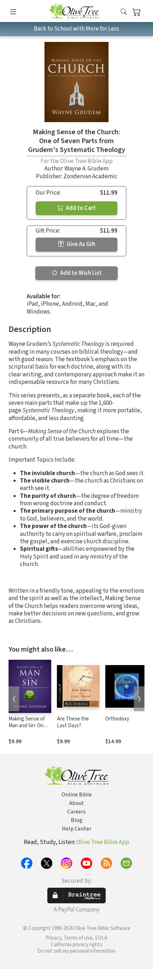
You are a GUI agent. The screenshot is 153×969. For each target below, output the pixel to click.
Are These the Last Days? (73, 722)
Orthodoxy (117, 719)
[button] (124, 12)
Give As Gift (80, 244)
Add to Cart (80, 208)
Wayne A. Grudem (86, 168)
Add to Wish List (80, 273)
